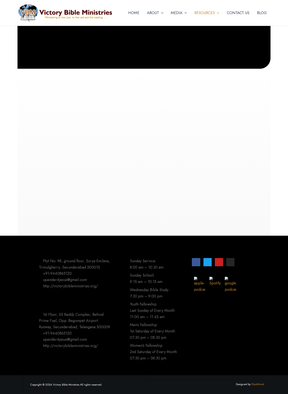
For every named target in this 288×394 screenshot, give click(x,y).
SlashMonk (258, 384)
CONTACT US (238, 13)
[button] (161, 12)
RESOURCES (204, 13)
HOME (133, 13)
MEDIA (176, 13)
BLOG (262, 13)
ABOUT (153, 13)
